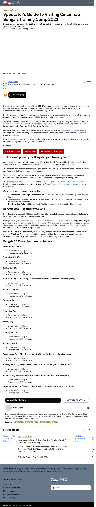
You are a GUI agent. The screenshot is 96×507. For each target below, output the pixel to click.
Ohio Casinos (29, 422)
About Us (7, 484)
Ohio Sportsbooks (45, 422)
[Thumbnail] (9, 438)
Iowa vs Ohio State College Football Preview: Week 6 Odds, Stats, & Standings (42, 441)
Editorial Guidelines (11, 488)
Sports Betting (10, 10)
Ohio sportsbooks (68, 130)
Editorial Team (24, 457)
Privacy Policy (9, 497)
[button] (91, 3)
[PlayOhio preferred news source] (17, 95)
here (78, 204)
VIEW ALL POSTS (74, 400)
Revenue (54, 422)
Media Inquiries (9, 491)
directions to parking (72, 184)
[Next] (89, 430)
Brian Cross (13, 81)
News (36, 422)
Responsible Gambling (13, 494)
